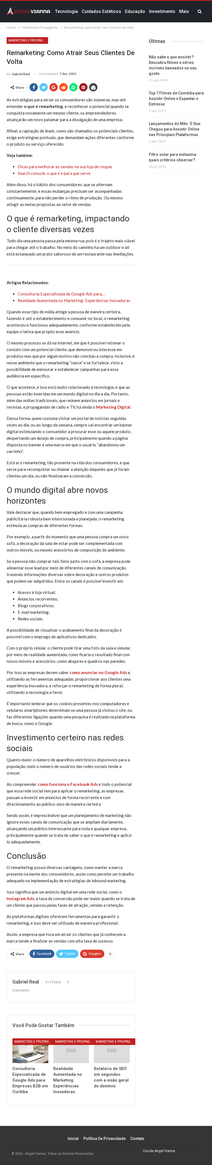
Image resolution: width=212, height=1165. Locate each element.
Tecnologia (66, 11)
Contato (137, 1138)
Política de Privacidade (104, 1138)
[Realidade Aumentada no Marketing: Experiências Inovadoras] (71, 1050)
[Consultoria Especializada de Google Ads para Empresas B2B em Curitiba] (30, 1050)
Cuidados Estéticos (101, 11)
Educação (135, 11)
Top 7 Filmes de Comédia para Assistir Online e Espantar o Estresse (176, 98)
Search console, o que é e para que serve (54, 173)
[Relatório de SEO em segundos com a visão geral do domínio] (112, 1050)
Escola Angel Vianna (159, 1151)
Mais (184, 11)
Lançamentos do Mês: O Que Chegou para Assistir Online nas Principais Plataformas (174, 129)
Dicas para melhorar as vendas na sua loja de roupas (65, 166)
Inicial (73, 1138)
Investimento (162, 11)
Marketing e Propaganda (28, 40)
